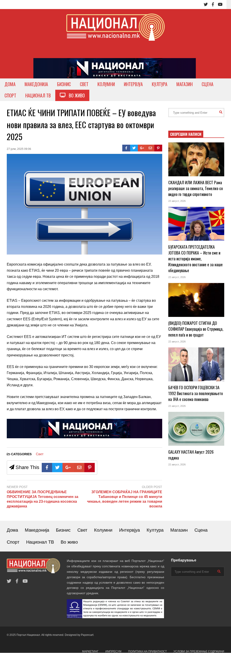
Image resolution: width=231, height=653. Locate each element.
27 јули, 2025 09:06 (19, 149)
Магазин (179, 530)
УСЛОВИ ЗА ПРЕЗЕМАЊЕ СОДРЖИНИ (198, 651)
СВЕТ (84, 84)
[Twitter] (206, 4)
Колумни (103, 530)
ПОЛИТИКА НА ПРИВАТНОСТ (147, 651)
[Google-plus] (142, 148)
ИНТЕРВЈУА (133, 84)
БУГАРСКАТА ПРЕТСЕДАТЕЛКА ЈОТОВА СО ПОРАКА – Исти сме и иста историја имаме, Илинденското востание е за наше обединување (195, 258)
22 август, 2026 (177, 201)
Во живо (69, 542)
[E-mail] (150, 148)
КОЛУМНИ (106, 84)
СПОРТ (10, 95)
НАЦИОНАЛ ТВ (38, 95)
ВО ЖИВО (75, 95)
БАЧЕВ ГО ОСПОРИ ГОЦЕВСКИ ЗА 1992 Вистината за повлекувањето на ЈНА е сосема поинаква (195, 393)
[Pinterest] (158, 148)
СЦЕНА (207, 84)
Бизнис (63, 530)
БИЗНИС (64, 84)
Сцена (201, 530)
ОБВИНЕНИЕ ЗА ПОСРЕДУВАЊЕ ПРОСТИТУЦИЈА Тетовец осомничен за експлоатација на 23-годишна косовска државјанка (42, 499)
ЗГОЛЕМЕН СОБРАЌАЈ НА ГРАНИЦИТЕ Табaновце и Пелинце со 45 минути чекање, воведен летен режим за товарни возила (124, 499)
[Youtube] (220, 4)
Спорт (13, 542)
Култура (155, 530)
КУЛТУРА (159, 84)
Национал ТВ (40, 542)
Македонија (37, 530)
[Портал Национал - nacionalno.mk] (115, 31)
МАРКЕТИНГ (90, 651)
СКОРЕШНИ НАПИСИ (185, 134)
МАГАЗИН (184, 84)
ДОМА (10, 84)
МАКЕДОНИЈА (36, 84)
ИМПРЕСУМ (113, 651)
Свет (40, 454)
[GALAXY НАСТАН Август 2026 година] (196, 429)
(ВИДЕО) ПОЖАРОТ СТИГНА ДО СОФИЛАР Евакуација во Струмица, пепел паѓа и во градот (195, 329)
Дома (12, 530)
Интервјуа (129, 530)
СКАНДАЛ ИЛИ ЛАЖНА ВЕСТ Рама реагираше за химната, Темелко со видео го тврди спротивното (195, 188)
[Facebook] (213, 4)
